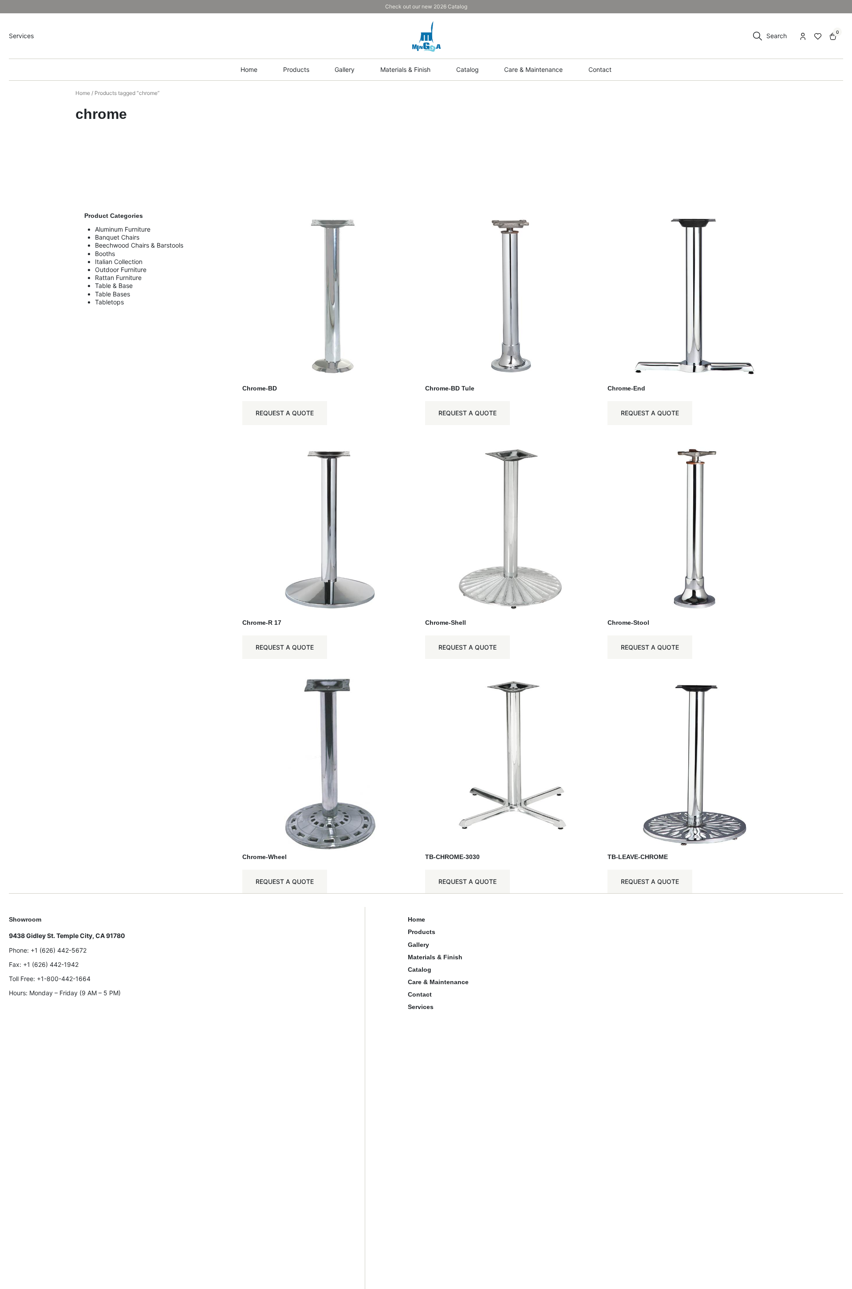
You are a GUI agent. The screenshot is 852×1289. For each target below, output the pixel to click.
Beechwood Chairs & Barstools (139, 245)
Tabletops (109, 302)
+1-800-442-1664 (64, 978)
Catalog (419, 969)
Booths (105, 253)
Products (421, 931)
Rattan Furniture (118, 277)
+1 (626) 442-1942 (51, 964)
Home (82, 93)
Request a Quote (285, 413)
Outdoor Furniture (120, 269)
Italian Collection (118, 261)
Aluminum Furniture (122, 229)
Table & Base (114, 285)
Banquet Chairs (117, 237)
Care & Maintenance (438, 981)
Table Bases (112, 294)
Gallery (418, 944)
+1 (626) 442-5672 (59, 950)
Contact (420, 994)
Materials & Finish (435, 957)
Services (421, 1006)
